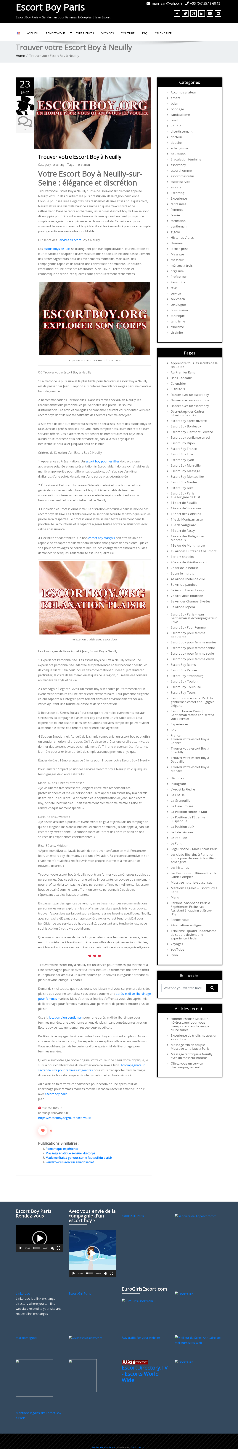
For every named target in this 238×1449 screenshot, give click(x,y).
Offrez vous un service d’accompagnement (187, 1065)
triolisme (177, 327)
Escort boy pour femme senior (193, 648)
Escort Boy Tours (183, 692)
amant (175, 98)
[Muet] (52, 1248)
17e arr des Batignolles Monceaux (188, 538)
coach (175, 120)
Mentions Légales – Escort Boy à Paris (194, 890)
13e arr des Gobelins (186, 514)
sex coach (178, 299)
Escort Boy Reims (183, 665)
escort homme (181, 170)
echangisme (179, 148)
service (176, 293)
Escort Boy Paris (50, 7)
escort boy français (101, 538)
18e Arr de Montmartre (188, 545)
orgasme (177, 271)
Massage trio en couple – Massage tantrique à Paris (190, 1046)
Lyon (174, 955)
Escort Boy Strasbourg (187, 676)
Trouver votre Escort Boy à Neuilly (79, 156)
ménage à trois (182, 265)
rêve (174, 288)
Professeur (178, 277)
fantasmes (178, 204)
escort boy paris (56, 1094)
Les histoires (180, 867)
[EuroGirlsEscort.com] (137, 1301)
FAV (173, 730)
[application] (39, 1238)
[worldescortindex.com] (85, 1338)
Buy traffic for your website (141, 1338)
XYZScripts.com (138, 1447)
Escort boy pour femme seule (192, 653)
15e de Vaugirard (183, 525)
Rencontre (178, 282)
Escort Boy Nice (182, 488)
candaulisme (180, 115)
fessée (175, 215)
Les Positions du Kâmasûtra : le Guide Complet (193, 875)
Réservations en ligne (186, 925)
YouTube (128, 33)
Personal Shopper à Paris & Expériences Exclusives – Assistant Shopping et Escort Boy (191, 908)
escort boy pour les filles (103, 461)
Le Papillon (179, 838)
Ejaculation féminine (186, 159)
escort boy (178, 165)
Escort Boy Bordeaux (186, 426)
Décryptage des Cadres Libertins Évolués (188, 413)
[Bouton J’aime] (42, 1130)
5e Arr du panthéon (185, 584)
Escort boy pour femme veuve (192, 659)
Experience (179, 198)
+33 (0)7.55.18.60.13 (205, 3)
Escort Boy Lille (182, 454)
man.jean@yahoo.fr (167, 3)
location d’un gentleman (66, 1017)
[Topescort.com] (195, 1216)
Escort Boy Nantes (184, 482)
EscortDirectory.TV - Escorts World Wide (145, 1373)
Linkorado (23, 1293)
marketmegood (26, 1338)
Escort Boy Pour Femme (188, 627)
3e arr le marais (182, 573)
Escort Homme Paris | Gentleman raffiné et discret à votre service (192, 714)
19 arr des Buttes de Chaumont (193, 551)
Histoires (177, 778)
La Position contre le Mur (189, 812)
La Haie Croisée (182, 806)
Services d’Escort (69, 240)
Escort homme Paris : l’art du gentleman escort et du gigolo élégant (193, 701)
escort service (180, 182)
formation (178, 221)
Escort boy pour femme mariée (193, 642)
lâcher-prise (179, 249)
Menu (175, 897)
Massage (177, 254)
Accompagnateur (183, 92)
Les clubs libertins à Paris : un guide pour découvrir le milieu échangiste (193, 858)
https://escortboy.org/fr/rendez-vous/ (64, 1118)
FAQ (144, 33)
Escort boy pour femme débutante (188, 635)
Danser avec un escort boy (190, 395)
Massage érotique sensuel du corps (70, 1153)
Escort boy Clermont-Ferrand (192, 432)
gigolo (175, 232)
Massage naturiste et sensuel (192, 882)
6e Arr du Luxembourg (187, 590)
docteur (176, 137)
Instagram (178, 784)
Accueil (32, 33)
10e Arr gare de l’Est (185, 497)
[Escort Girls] (184, 1293)
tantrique (178, 316)
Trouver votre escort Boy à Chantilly (190, 750)
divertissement (181, 131)
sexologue (178, 304)
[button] (39, 1238)
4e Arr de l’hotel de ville (188, 579)
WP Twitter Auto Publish (104, 1447)
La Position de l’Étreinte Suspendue (188, 819)
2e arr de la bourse (185, 568)
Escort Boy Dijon (183, 443)
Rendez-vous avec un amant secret (70, 1162)
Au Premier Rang (183, 372)
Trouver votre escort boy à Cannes (190, 741)
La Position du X (182, 826)
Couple (176, 126)
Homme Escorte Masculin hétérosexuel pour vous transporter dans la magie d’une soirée (190, 1024)
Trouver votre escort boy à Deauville (190, 759)
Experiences (85, 33)
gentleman (178, 226)
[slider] (36, 1248)
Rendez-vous (55, 33)
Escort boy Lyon (182, 460)
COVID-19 (178, 389)
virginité (177, 332)
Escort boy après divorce (189, 421)
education (178, 154)
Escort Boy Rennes (184, 670)
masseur (177, 260)
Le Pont (176, 843)
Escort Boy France (184, 449)
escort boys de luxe (57, 249)
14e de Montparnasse (187, 519)
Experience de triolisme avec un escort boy (194, 1037)
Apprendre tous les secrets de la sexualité (194, 365)
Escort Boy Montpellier (187, 476)
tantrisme (178, 321)
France (176, 735)
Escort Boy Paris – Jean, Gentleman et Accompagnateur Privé (194, 618)
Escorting (58, 164)
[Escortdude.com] (83, 1376)
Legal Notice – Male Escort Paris (194, 849)
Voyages (107, 33)
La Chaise (178, 795)
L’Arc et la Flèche (183, 789)
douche (176, 142)
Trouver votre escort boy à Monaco (190, 769)
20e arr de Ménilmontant (189, 562)
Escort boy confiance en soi (190, 437)
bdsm (175, 103)
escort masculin (182, 176)
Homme (177, 243)
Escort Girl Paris (133, 1216)
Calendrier (163, 33)
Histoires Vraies (182, 237)
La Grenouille (180, 800)
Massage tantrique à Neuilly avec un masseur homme (192, 1056)
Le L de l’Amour (182, 832)
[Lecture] (20, 1248)
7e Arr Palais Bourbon (187, 596)
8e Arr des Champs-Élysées (190, 601)
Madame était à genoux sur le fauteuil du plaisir (79, 1158)
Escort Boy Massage (185, 471)
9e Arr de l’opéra (183, 607)
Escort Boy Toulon (184, 681)
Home (20, 55)
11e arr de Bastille (184, 503)
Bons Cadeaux (181, 378)
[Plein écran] (58, 1248)
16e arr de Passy (183, 530)
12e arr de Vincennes (186, 508)
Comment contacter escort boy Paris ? (136, 1441)
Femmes (177, 209)
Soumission (179, 310)
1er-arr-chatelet (182, 557)
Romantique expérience (62, 1149)
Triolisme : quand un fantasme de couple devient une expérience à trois (193, 934)
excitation (84, 164)
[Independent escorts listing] (135, 1362)
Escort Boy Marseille (186, 465)
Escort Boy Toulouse (186, 687)
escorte (176, 187)
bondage (177, 109)
